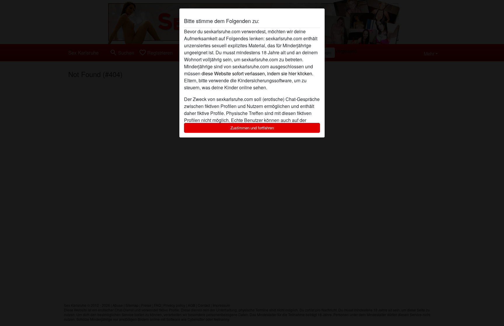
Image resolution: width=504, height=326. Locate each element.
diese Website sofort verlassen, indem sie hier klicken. (257, 73)
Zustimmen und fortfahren (252, 127)
